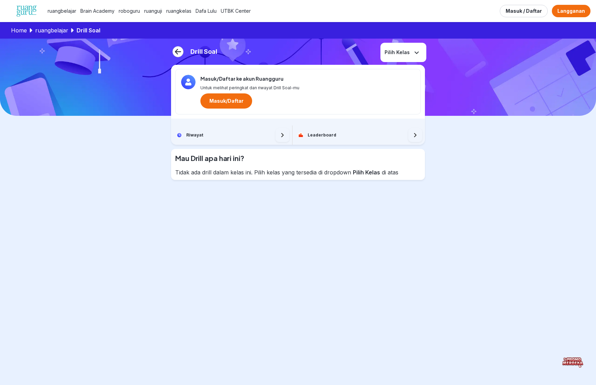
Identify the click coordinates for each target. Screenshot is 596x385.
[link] (62, 11)
